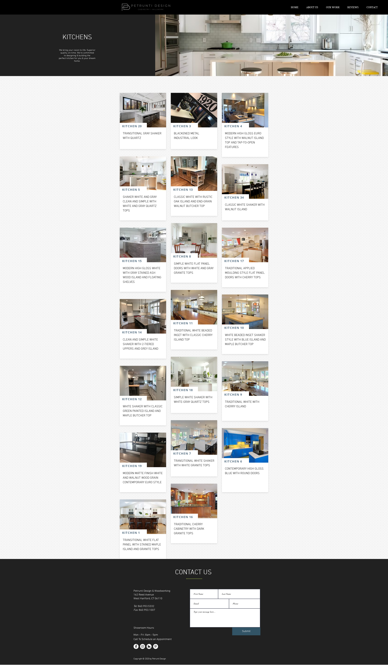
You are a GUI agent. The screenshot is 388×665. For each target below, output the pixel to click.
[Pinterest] (155, 646)
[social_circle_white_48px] (149, 646)
